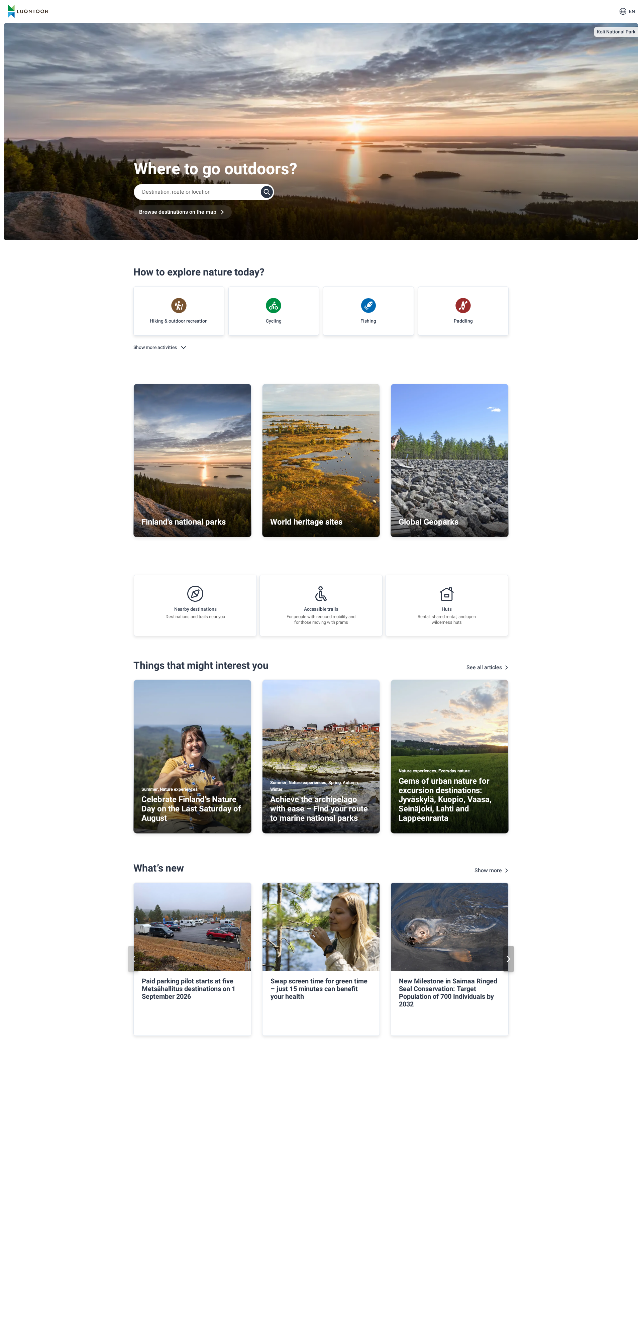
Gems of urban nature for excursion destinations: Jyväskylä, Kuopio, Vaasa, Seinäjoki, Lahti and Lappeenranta (445, 799)
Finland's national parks (183, 522)
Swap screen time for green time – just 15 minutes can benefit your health (319, 988)
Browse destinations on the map (177, 212)
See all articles (484, 668)
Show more (488, 871)
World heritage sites (306, 522)
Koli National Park (616, 31)
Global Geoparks (428, 522)
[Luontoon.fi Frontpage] (28, 11)
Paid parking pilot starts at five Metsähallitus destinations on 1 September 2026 (188, 988)
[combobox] (204, 192)
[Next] (508, 959)
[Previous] (133, 959)
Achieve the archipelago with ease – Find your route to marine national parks (319, 809)
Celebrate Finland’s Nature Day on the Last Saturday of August (191, 809)
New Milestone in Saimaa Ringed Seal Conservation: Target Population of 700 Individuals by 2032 (448, 992)
